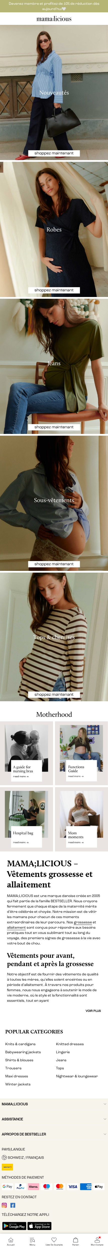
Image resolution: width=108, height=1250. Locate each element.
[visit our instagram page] (4, 1207)
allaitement (16, 927)
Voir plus (93, 1011)
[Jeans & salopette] (54, 366)
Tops (60, 1068)
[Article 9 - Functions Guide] (81, 753)
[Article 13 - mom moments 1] (81, 821)
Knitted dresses (70, 1044)
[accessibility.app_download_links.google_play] (14, 1230)
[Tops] (54, 637)
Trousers (13, 1068)
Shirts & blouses (19, 1060)
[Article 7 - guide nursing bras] (26, 753)
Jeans (61, 1060)
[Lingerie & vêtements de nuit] (54, 503)
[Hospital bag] (26, 821)
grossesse (83, 922)
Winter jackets (18, 1084)
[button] (54, 1157)
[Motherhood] (54, 711)
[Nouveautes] (54, 92)
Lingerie (63, 1052)
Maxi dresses (16, 1076)
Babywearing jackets (23, 1052)
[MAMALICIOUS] (54, 20)
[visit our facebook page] (12, 1207)
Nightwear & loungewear (77, 1076)
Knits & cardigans (20, 1044)
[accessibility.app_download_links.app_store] (39, 1230)
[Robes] (54, 229)
